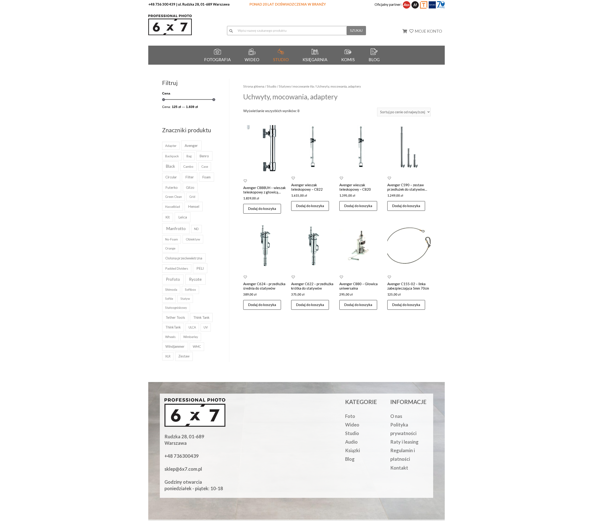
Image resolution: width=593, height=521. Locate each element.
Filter (189, 177)
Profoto (173, 279)
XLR (167, 356)
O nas (396, 416)
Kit (167, 217)
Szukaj (356, 30)
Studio (271, 86)
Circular (171, 177)
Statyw (185, 298)
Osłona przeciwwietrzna (183, 258)
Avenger (191, 145)
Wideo (352, 424)
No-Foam (171, 239)
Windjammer (175, 346)
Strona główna (253, 86)
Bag (189, 156)
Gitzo (190, 187)
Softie (169, 298)
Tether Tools (175, 317)
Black (170, 166)
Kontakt (399, 467)
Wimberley (190, 337)
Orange (170, 248)
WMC (197, 346)
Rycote (195, 279)
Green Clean (173, 197)
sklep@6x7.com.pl (183, 469)
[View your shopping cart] (407, 31)
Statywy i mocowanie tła (296, 86)
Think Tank (201, 317)
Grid (192, 197)
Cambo (188, 166)
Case (204, 166)
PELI (200, 268)
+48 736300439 (181, 456)
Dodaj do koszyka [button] (262, 208)
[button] (245, 181)
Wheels (170, 337)
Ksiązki (352, 450)
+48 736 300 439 (161, 4)
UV (206, 327)
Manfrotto (176, 228)
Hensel (193, 206)
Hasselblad (172, 206)
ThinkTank (173, 327)
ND (196, 229)
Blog (350, 459)
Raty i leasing (404, 442)
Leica (182, 217)
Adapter (171, 146)
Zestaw (183, 356)
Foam (206, 177)
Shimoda (171, 289)
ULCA (192, 327)
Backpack (172, 156)
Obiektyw (193, 239)
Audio (351, 442)
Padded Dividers (176, 268)
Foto (350, 416)
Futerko (171, 187)
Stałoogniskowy (176, 307)
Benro (204, 156)
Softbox (190, 289)
